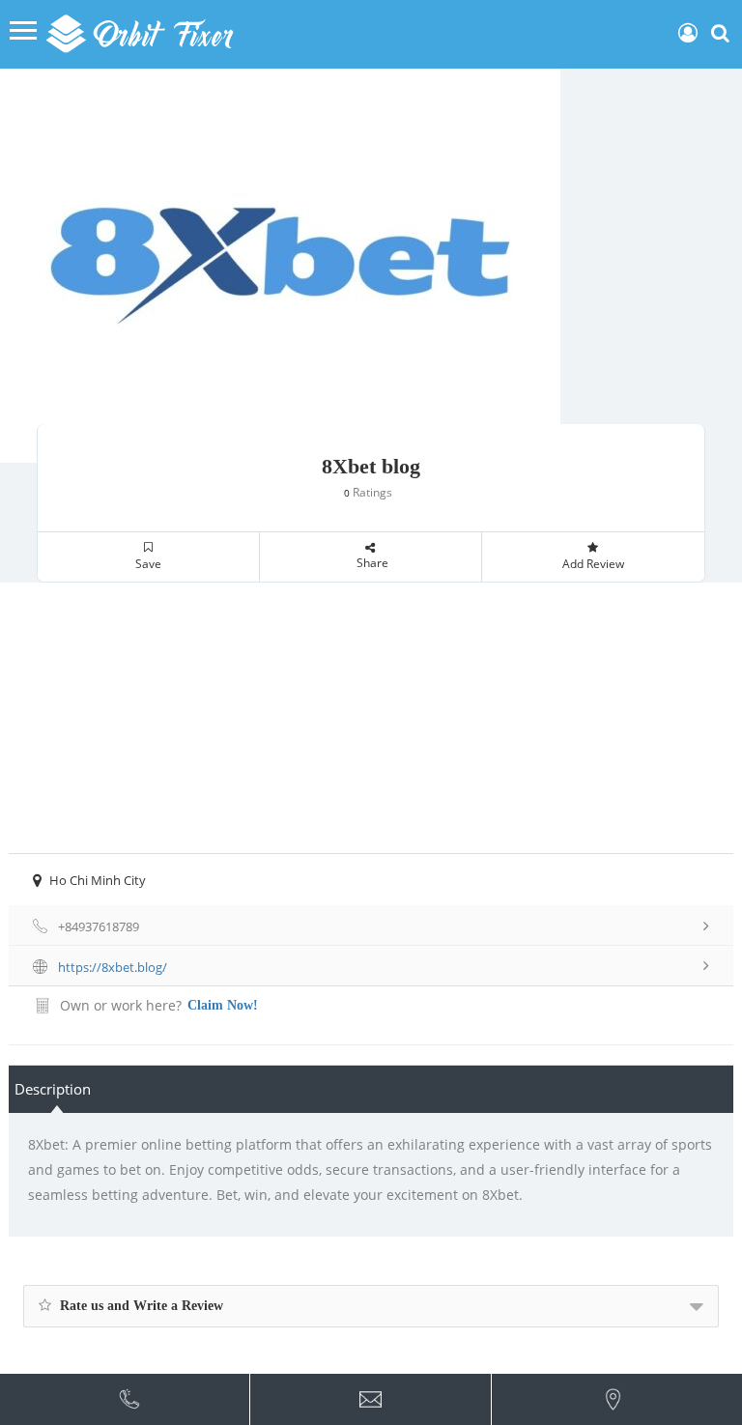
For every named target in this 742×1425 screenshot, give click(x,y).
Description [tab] (52, 1088)
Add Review (593, 564)
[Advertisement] (371, 718)
